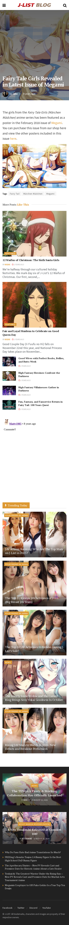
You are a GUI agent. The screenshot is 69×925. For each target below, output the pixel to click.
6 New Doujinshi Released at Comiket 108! (34, 832)
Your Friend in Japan (16, 515)
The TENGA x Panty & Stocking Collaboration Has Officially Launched (34, 793)
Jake (15, 93)
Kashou (26, 800)
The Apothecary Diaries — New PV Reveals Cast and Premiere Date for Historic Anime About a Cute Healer (33, 867)
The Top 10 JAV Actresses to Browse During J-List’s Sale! (34, 649)
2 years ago (19, 264)
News (8, 662)
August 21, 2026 (42, 838)
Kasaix (7, 264)
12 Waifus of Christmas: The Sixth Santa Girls (31, 260)
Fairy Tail (15, 193)
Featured (10, 253)
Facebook (7, 907)
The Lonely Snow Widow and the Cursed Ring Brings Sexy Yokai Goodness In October (34, 698)
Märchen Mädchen (33, 193)
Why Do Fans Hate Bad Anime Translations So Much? (33, 852)
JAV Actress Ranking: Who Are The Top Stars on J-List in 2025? (34, 551)
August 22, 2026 (40, 800)
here (13, 138)
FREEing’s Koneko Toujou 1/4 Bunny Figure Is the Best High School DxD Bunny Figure (33, 858)
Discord (33, 907)
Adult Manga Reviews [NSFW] (34, 824)
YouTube (46, 907)
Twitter (20, 907)
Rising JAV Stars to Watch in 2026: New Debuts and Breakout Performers (30, 747)
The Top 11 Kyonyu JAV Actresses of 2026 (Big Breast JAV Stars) (31, 600)
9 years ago (29, 93)
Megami (56, 123)
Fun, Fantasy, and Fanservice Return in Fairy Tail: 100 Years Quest (40, 403)
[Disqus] (34, 460)
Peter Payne (27, 838)
